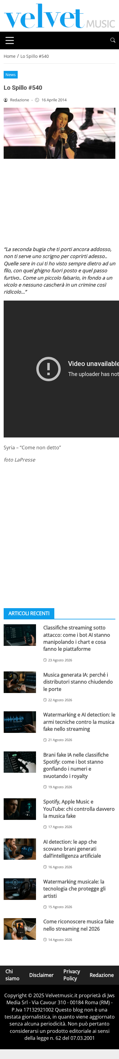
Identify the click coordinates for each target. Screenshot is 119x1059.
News (10, 74)
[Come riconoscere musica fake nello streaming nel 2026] (20, 929)
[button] (112, 40)
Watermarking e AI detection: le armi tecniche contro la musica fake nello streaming (79, 721)
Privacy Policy (71, 975)
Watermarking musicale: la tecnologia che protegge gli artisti (74, 888)
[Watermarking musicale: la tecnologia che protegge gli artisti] (20, 889)
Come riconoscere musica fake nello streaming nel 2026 (78, 925)
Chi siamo (12, 975)
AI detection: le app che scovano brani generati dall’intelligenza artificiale (72, 848)
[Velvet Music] (59, 15)
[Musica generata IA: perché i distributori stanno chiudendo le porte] (20, 682)
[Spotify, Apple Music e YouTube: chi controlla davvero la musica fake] (20, 809)
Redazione (102, 975)
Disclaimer (41, 975)
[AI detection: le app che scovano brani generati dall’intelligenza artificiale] (20, 849)
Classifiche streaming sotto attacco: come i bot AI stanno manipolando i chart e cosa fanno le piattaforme (76, 638)
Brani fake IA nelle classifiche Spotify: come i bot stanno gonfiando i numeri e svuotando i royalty (76, 765)
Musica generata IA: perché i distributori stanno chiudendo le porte (78, 681)
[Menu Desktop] (10, 40)
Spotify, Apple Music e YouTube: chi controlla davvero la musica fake (79, 808)
